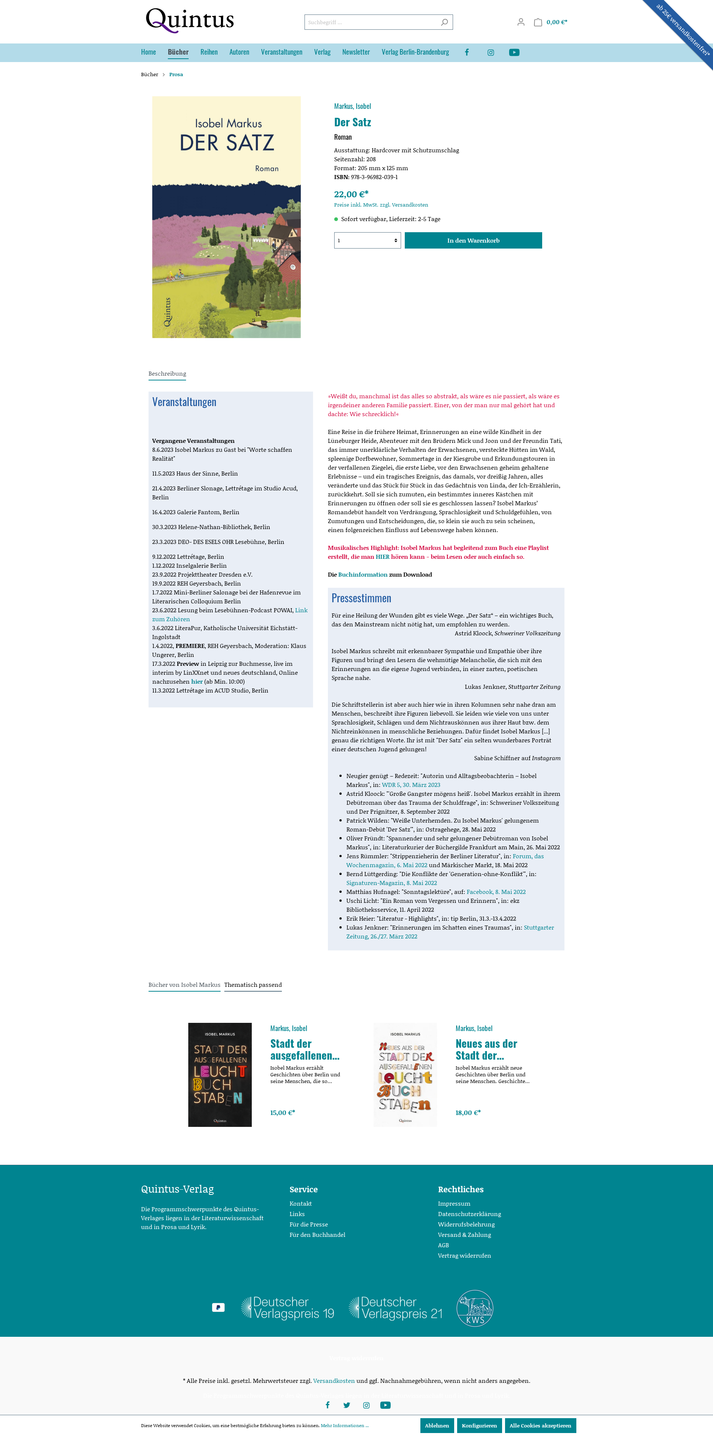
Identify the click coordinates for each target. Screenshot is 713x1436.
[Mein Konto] (521, 22)
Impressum (454, 1203)
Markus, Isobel (352, 105)
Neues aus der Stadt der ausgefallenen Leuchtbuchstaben (491, 1049)
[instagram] (496, 52)
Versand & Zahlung (464, 1234)
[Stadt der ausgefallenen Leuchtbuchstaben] (220, 1075)
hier (197, 681)
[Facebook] (473, 52)
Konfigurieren (479, 1425)
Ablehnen (437, 1425)
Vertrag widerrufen (464, 1255)
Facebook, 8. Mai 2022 (496, 891)
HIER (383, 556)
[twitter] (346, 1404)
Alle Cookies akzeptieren (541, 1425)
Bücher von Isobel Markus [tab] (185, 984)
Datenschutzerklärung (469, 1213)
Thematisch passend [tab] (253, 984)
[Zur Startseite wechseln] (189, 21)
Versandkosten (334, 1380)
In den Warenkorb (473, 240)
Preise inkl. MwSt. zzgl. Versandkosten (381, 204)
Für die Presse (309, 1224)
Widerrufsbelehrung (466, 1224)
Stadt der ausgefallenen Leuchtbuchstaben (305, 1049)
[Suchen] (444, 22)
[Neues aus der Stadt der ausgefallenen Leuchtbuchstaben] (405, 1075)
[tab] (167, 373)
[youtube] (520, 52)
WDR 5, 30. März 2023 (411, 784)
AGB (443, 1245)
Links (297, 1213)
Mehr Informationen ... (345, 1425)
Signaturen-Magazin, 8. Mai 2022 (391, 882)
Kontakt (301, 1203)
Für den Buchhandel (317, 1234)
